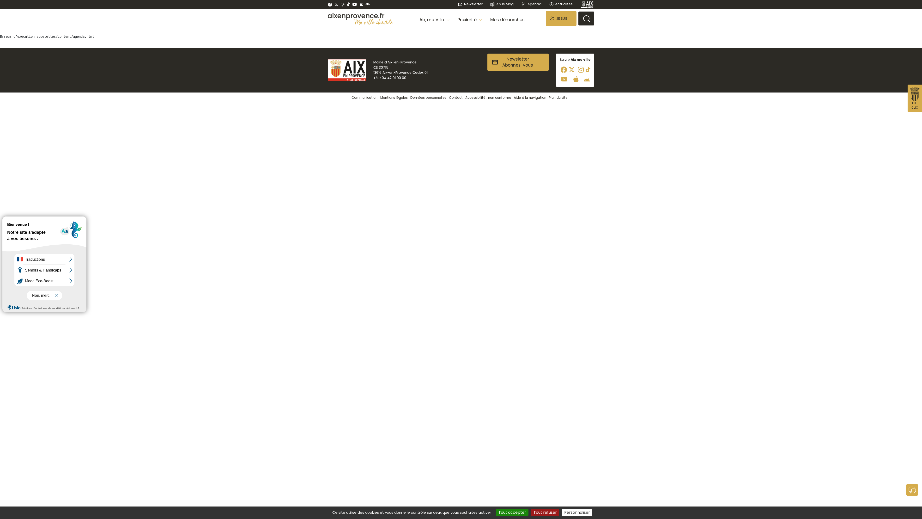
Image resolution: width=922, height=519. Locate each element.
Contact (456, 97)
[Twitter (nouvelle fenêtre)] (336, 4)
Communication (364, 97)
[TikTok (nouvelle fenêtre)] (348, 4)
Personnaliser (577, 512)
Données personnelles (428, 97)
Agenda (534, 4)
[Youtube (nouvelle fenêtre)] (354, 4)
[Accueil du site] (360, 16)
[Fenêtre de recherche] (586, 18)
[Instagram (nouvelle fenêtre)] (342, 4)
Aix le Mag (505, 4)
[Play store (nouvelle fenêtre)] (367, 4)
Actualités (564, 4)
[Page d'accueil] (587, 4)
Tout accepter (512, 512)
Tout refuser (545, 512)
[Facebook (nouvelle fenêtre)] (330, 4)
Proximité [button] (468, 20)
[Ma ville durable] (373, 22)
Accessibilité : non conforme (488, 97)
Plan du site (558, 97)
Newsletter (473, 4)
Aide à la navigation (530, 97)
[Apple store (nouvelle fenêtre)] (361, 4)
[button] (561, 18)
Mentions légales (394, 97)
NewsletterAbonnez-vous (517, 62)
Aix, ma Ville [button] (432, 20)
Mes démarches (507, 20)
